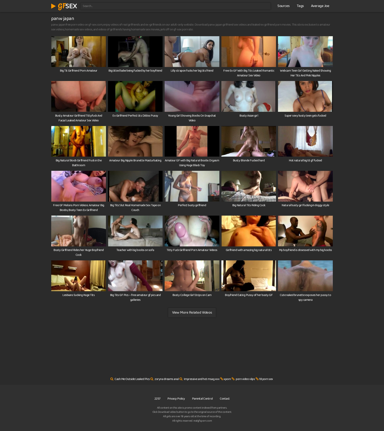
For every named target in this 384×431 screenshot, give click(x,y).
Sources (283, 6)
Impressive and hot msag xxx (202, 379)
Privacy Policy (176, 398)
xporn (227, 379)
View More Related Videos (192, 312)
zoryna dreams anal (167, 379)
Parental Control (202, 398)
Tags (300, 6)
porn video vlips (245, 379)
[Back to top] (373, 418)
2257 (157, 398)
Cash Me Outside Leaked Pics (132, 379)
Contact (225, 398)
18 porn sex (266, 379)
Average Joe (320, 6)
